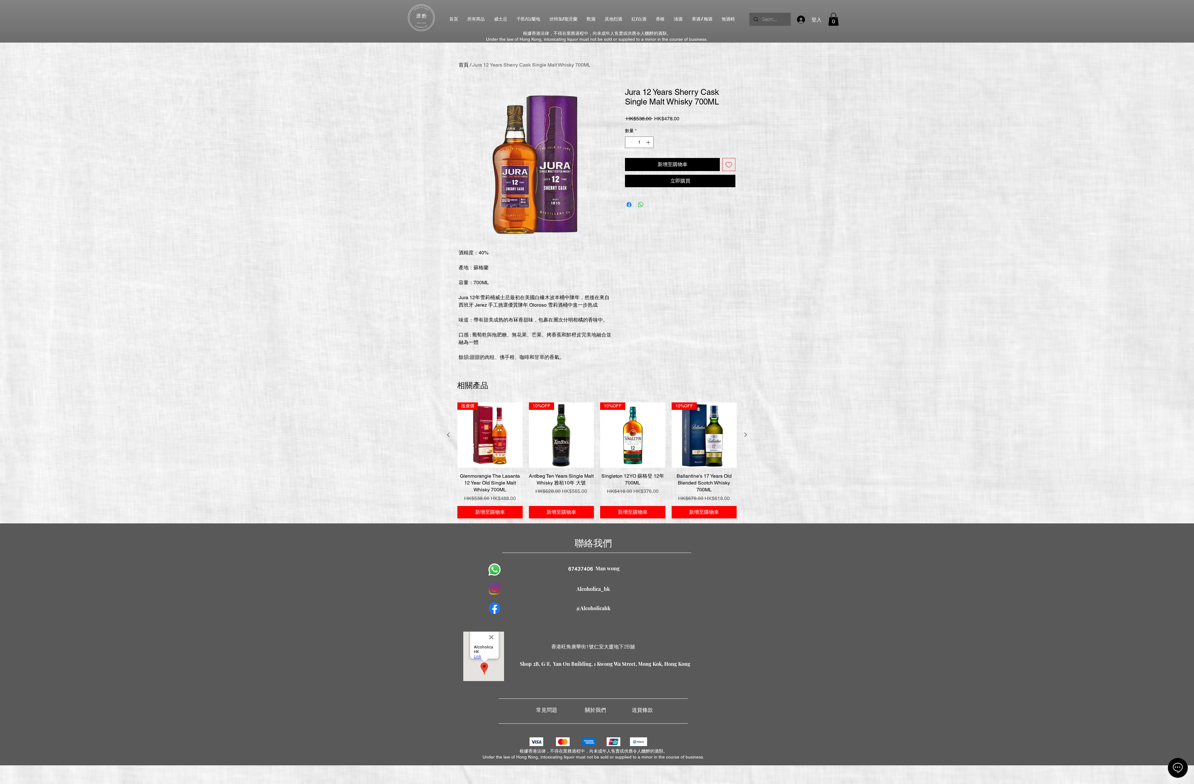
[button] (833, 19)
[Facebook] (494, 608)
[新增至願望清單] (728, 164)
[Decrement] (630, 142)
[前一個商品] (448, 434)
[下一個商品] (745, 434)
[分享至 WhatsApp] (641, 204)
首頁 (464, 65)
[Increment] (649, 142)
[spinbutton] (639, 142)
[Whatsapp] (494, 569)
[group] (597, 460)
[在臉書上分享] (629, 204)
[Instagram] (494, 588)
